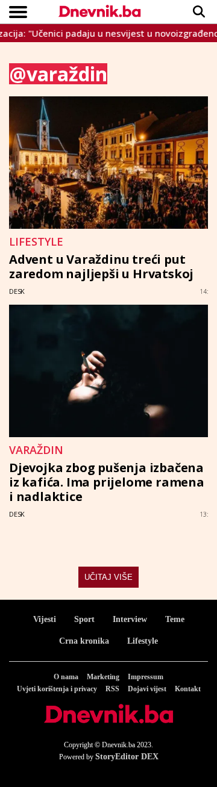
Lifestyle (142, 640)
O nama (66, 677)
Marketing (103, 677)
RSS (112, 689)
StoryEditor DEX (127, 756)
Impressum (145, 677)
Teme (174, 619)
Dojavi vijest (147, 689)
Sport (84, 619)
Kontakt (188, 689)
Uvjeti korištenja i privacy (57, 689)
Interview (130, 619)
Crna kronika (84, 640)
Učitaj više (108, 577)
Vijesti (44, 619)
